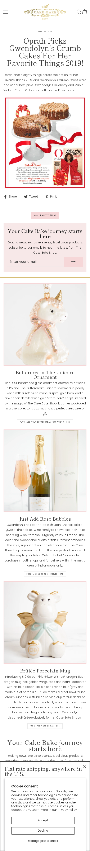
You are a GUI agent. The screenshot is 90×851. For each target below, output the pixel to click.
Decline (43, 831)
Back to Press (48, 215)
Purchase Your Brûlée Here (45, 726)
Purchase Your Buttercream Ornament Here (45, 422)
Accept (43, 820)
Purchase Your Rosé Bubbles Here (45, 574)
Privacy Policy (67, 810)
